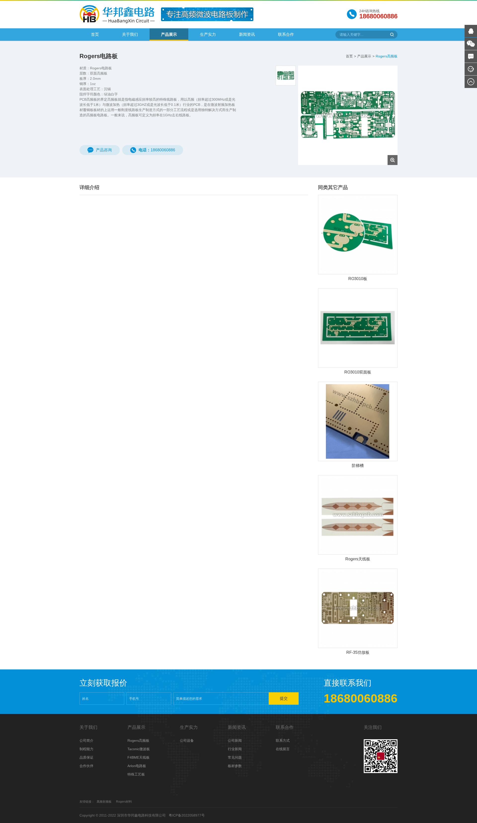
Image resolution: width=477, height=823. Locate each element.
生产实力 (208, 34)
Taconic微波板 (138, 749)
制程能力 (86, 749)
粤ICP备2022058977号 (187, 815)
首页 (95, 34)
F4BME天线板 (138, 757)
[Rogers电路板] (348, 115)
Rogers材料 (124, 801)
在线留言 (283, 749)
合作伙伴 (86, 766)
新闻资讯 (247, 34)
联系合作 (286, 34)
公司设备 (187, 740)
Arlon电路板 (136, 766)
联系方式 (283, 740)
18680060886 (157, 150)
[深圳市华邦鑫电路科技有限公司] (117, 14)
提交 (284, 698)
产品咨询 (104, 150)
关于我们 (130, 34)
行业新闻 (235, 749)
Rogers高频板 (387, 56)
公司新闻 (235, 740)
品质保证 (86, 757)
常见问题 (235, 757)
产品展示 (169, 34)
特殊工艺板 (136, 774)
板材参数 (235, 766)
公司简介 (86, 740)
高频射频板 (104, 801)
